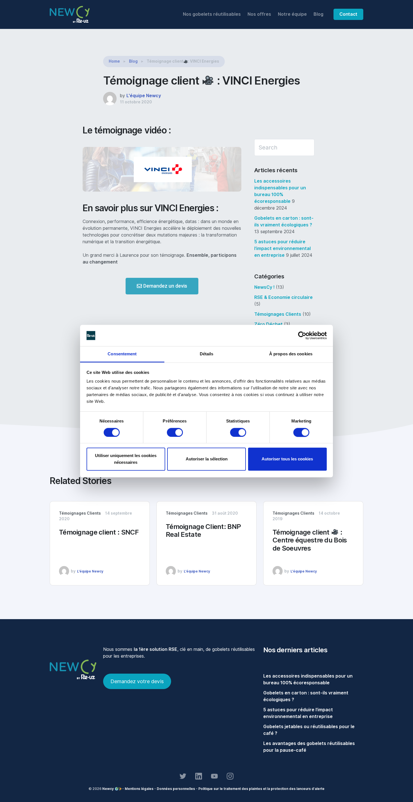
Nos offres (259, 14)
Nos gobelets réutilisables (212, 14)
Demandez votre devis (137, 681)
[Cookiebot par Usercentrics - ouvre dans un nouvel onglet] (302, 335)
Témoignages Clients (277, 314)
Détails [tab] (207, 354)
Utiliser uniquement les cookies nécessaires (125, 459)
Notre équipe (292, 14)
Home (114, 61)
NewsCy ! (264, 287)
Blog (318, 14)
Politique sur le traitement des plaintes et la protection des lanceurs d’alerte (261, 789)
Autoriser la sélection (207, 459)
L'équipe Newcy (143, 95)
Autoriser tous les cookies (287, 459)
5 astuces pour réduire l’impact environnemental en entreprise (282, 248)
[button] (162, 286)
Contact (348, 14)
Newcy (108, 789)
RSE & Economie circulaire (283, 297)
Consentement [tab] (122, 354)
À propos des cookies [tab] (290, 354)
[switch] (175, 432)
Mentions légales (139, 789)
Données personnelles (176, 789)
